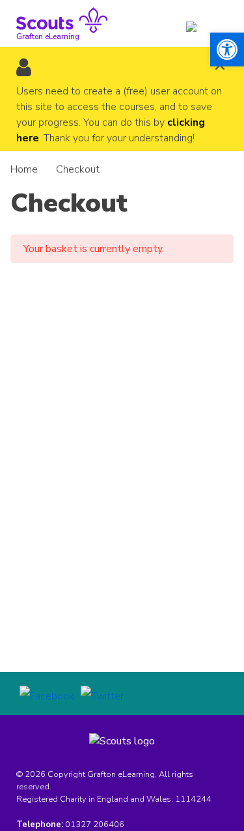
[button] (227, 49)
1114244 (193, 799)
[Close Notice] (220, 66)
